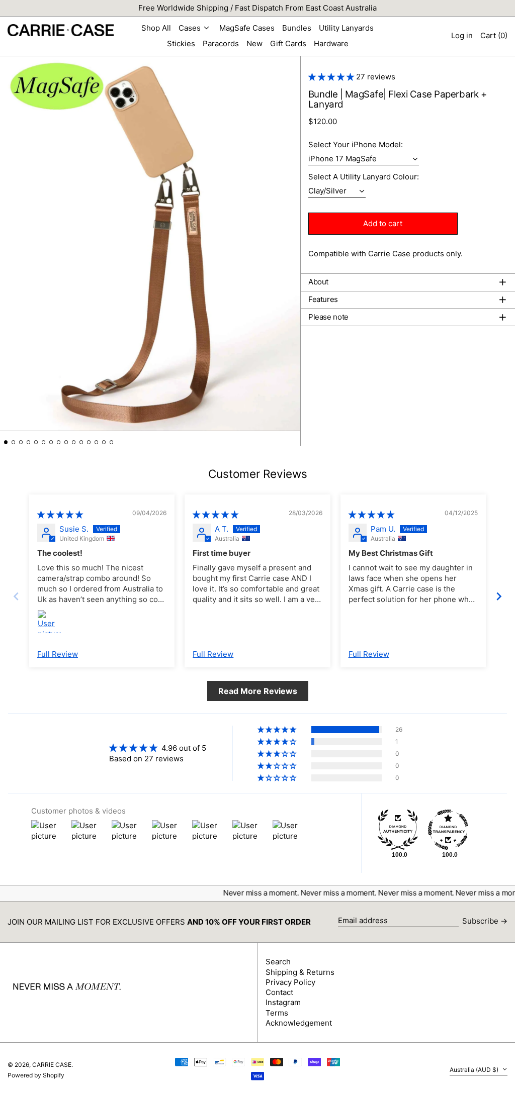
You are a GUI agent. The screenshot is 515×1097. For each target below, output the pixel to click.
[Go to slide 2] (14, 442)
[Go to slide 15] (112, 442)
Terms (277, 1013)
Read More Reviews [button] (257, 691)
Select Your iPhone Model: (355, 145)
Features (323, 299)
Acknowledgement (299, 1023)
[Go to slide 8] (59, 442)
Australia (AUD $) (475, 1069)
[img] (60, 514)
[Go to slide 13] (97, 442)
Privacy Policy (290, 982)
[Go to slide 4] (29, 442)
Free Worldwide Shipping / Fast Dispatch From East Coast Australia (257, 8)
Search (278, 961)
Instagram (283, 1002)
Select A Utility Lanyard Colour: (363, 177)
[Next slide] (499, 596)
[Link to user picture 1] (49, 622)
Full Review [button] (57, 654)
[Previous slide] (16, 596)
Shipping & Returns (300, 972)
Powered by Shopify (36, 1075)
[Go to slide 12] (89, 442)
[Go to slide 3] (21, 442)
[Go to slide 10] (74, 442)
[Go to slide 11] (81, 442)
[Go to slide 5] (36, 442)
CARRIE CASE (51, 1064)
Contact (279, 992)
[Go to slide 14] (104, 442)
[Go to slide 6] (44, 442)
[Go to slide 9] (66, 442)
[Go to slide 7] (51, 442)
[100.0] (398, 830)
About (318, 281)
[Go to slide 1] (6, 442)
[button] (493, 36)
